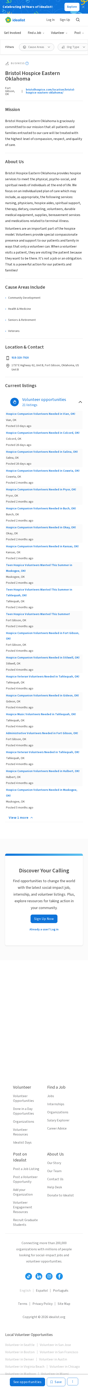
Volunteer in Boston (20, 1352)
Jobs (50, 1096)
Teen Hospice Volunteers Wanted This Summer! (38, 614)
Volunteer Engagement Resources (22, 1207)
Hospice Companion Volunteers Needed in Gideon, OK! (42, 695)
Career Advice (57, 1128)
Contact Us (55, 1179)
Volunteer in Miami (55, 1374)
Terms (22, 1303)
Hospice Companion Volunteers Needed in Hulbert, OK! (42, 771)
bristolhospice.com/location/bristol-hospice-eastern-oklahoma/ (50, 91)
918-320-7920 (20, 358)
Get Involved (12, 33)
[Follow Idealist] (28, 1276)
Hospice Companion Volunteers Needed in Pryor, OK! (41, 489)
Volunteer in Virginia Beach (24, 1366)
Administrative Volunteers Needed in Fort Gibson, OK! (42, 733)
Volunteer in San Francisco (59, 1352)
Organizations (23, 1121)
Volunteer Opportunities (23, 1098)
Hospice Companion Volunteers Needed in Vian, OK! (40, 414)
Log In (50, 20)
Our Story (54, 1163)
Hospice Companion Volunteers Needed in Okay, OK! (41, 527)
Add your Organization (23, 1192)
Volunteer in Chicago (65, 1366)
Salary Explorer (58, 1120)
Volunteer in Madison (20, 1374)
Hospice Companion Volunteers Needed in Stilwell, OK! (42, 658)
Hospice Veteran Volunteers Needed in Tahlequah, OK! (42, 676)
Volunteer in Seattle (20, 1345)
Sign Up (65, 20)
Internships (55, 1104)
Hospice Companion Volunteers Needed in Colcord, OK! (42, 433)
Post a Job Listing (26, 1169)
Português (60, 1290)
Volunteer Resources (20, 1132)
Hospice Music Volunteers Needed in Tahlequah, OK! (41, 714)
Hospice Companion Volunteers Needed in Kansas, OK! (42, 546)
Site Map (64, 1303)
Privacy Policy (42, 1303)
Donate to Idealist (60, 1195)
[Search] (78, 20)
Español (42, 1290)
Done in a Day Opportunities (23, 1111)
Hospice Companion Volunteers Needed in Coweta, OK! (42, 471)
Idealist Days (22, 1142)
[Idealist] (15, 20)
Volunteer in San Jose (55, 1345)
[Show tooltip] (27, 63)
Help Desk (54, 1187)
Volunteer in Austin (53, 1359)
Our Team (54, 1171)
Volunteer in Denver (19, 1359)
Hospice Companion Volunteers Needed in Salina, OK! (42, 452)
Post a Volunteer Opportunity (25, 1179)
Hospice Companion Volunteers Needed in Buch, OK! (41, 508)
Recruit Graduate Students (25, 1222)
